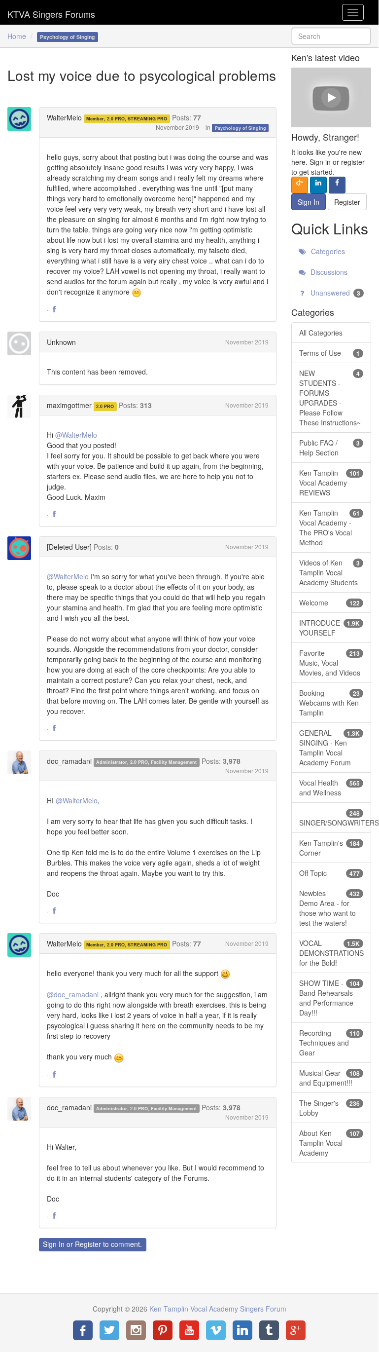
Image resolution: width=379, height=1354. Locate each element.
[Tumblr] (269, 1330)
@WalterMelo (76, 435)
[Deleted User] (69, 547)
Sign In (54, 1244)
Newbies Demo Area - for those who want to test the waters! (329, 908)
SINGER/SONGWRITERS (335, 818)
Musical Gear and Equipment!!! (329, 1078)
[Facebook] (83, 1330)
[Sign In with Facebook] (337, 185)
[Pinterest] (162, 1330)
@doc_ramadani (73, 994)
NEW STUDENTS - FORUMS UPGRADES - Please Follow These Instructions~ (330, 397)
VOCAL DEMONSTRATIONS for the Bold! (331, 953)
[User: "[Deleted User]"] (22, 548)
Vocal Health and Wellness (329, 787)
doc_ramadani (69, 761)
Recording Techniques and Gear (329, 1042)
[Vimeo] (216, 1330)
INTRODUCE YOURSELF (329, 628)
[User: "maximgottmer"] (22, 406)
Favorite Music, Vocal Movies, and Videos (329, 662)
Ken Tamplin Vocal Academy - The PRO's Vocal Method (329, 527)
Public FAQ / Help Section (329, 447)
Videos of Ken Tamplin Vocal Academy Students (329, 572)
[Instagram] (136, 1330)
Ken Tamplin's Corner (329, 848)
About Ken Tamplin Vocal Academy (329, 1143)
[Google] (296, 1330)
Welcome (329, 602)
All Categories (321, 333)
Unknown (61, 342)
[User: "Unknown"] (22, 343)
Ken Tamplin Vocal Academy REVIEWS (329, 482)
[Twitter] (109, 1330)
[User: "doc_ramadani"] (22, 762)
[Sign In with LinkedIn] (318, 185)
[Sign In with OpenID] (299, 185)
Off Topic (329, 873)
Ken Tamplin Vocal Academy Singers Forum (51, 12)
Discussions (328, 272)
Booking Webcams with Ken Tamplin (329, 702)
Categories (327, 251)
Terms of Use (329, 353)
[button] (54, 309)
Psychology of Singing (240, 128)
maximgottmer (69, 405)
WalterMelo (64, 117)
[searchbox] (331, 36)
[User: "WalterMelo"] (22, 119)
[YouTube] (189, 1330)
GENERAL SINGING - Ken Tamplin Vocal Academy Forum (329, 747)
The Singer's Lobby (329, 1108)
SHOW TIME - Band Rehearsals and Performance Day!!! (329, 997)
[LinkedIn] (242, 1330)
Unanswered (334, 293)
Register (88, 1244)
